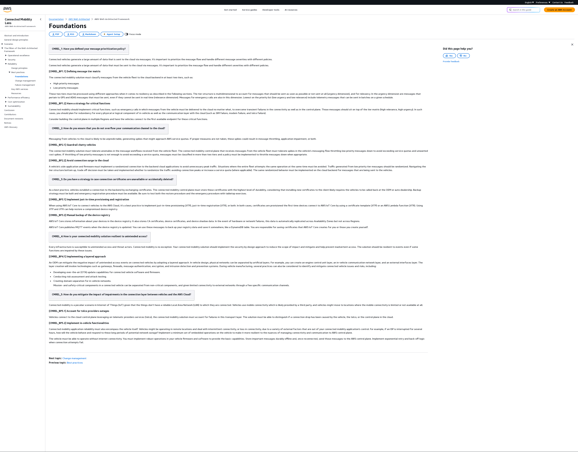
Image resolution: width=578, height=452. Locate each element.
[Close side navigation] (41, 19)
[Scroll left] (222, 9)
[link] (112, 19)
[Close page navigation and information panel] (572, 44)
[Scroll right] (300, 9)
